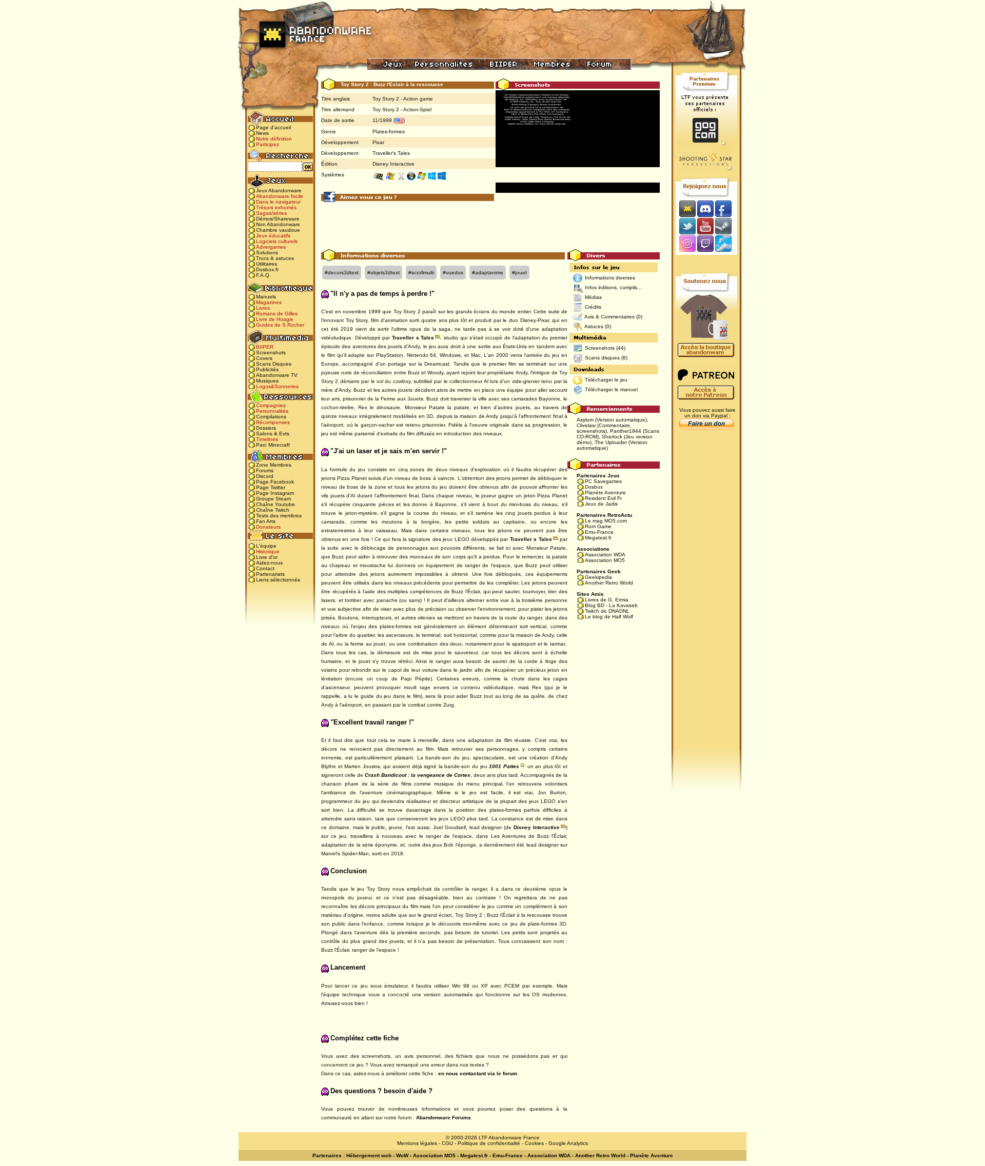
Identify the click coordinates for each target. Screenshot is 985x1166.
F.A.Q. (263, 275)
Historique (268, 551)
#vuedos (453, 272)
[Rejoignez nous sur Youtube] (705, 226)
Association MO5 (605, 560)
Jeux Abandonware (279, 190)
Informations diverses (610, 277)
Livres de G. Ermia (606, 599)
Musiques (267, 381)
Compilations (271, 416)
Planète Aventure (605, 492)
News (262, 133)
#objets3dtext (383, 272)
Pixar (378, 142)
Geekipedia (598, 577)
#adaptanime (487, 272)
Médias (593, 297)
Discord (264, 476)
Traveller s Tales (413, 337)
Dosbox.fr (267, 269)
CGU (447, 1143)
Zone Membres (273, 465)
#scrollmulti (421, 272)
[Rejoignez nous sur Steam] (726, 226)
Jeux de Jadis (601, 504)
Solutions (267, 252)
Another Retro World (609, 583)
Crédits (593, 307)
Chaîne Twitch (272, 510)
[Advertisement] (490, 226)
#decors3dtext (342, 272)
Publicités (267, 369)
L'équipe (266, 546)
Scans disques (602, 357)
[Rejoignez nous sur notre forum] (686, 208)
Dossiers (266, 428)
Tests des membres (279, 515)
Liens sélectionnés (278, 579)
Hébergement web (368, 1155)
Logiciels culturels (277, 241)
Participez (267, 144)
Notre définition (274, 139)
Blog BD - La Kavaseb (611, 605)
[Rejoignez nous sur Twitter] (686, 226)
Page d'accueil (273, 127)
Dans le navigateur (278, 202)
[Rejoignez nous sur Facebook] (726, 208)
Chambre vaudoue (278, 230)
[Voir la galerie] (578, 128)
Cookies (534, 1143)
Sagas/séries (271, 213)
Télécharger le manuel (611, 389)
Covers (264, 358)
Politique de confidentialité (489, 1143)
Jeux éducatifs (273, 235)
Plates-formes (388, 131)
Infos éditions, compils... (613, 287)
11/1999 (382, 120)
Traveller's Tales (391, 153)
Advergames (271, 247)
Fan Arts (265, 521)
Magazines (269, 302)
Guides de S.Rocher (280, 325)
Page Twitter (270, 487)
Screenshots (271, 352)
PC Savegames (603, 481)
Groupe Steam (273, 498)
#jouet (519, 272)
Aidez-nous (269, 563)
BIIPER (264, 347)
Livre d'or (267, 557)
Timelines (267, 439)
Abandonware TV (277, 375)
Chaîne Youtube (275, 504)
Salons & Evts (272, 433)
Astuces (593, 326)
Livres (263, 308)
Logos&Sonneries (277, 386)
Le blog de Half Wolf (609, 616)
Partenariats (270, 574)
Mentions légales (417, 1143)
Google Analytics (568, 1143)
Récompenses (273, 422)
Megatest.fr (598, 537)
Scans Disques (273, 364)
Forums (264, 470)
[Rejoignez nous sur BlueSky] (726, 244)
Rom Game (598, 526)
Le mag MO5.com (606, 521)
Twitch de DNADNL (607, 611)
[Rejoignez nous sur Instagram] (686, 244)
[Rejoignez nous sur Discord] (705, 208)
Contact (265, 568)
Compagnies (271, 405)
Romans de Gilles (277, 313)
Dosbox (594, 487)
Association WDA (605, 554)
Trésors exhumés (276, 207)
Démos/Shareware (278, 219)
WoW (402, 1155)
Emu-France (599, 532)
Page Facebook (275, 482)
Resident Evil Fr (603, 498)
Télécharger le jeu (606, 380)
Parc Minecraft (273, 445)
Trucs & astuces (275, 258)
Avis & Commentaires (609, 316)
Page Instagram (275, 493)
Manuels (266, 296)
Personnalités (272, 411)
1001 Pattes (504, 766)
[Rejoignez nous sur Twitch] (705, 244)
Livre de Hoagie (274, 319)
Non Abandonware (278, 224)
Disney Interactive (393, 164)
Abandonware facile (279, 196)
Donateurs (268, 527)
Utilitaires (266, 264)
